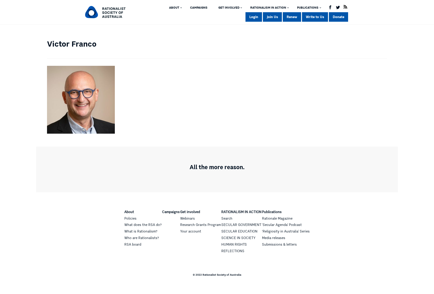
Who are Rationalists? (141, 238)
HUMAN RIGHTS (234, 244)
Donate (338, 17)
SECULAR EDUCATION (239, 231)
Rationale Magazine (277, 218)
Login (253, 17)
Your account (190, 231)
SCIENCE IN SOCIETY (238, 238)
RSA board (132, 244)
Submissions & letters (279, 244)
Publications (307, 7)
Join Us (272, 17)
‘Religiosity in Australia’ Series (286, 231)
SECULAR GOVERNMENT (241, 225)
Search (226, 218)
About (174, 7)
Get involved (228, 7)
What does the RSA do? (143, 225)
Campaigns (199, 7)
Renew (292, 17)
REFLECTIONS (232, 251)
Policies (130, 218)
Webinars (187, 218)
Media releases (273, 238)
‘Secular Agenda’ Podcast (282, 225)
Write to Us (315, 17)
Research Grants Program (200, 225)
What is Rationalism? (140, 231)
